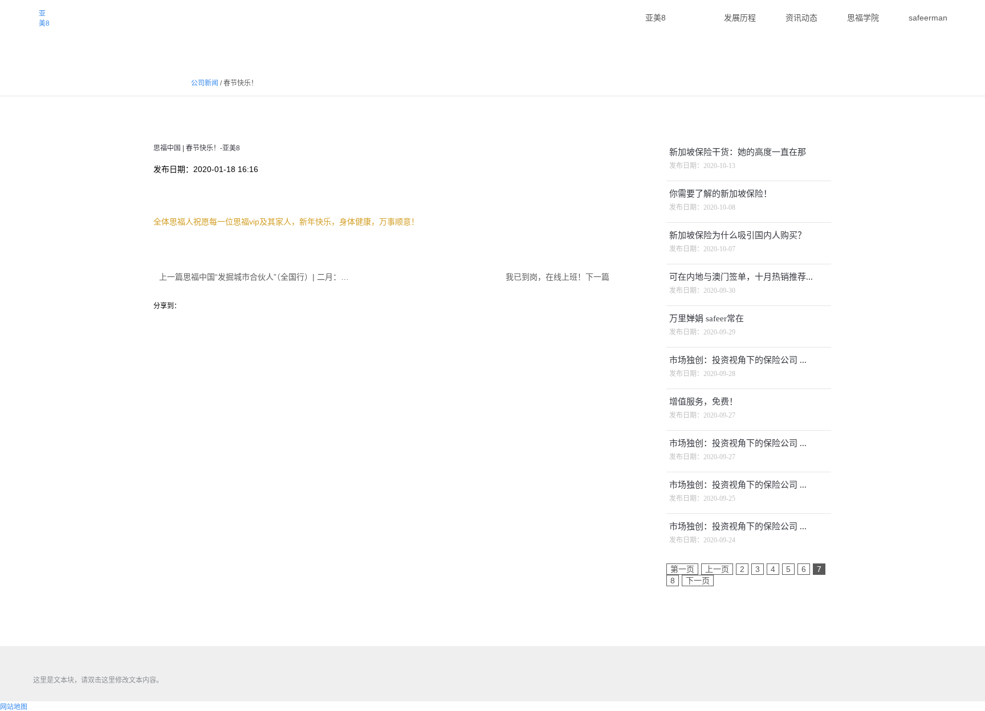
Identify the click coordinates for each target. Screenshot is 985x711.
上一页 (717, 569)
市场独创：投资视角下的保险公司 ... (738, 360)
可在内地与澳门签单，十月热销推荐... (741, 276)
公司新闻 (204, 83)
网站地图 (13, 707)
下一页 (698, 580)
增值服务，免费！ (703, 401)
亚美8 (44, 18)
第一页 (682, 569)
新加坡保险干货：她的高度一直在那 (737, 152)
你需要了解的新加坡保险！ (720, 193)
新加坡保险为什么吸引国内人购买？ (737, 235)
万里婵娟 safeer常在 (706, 318)
